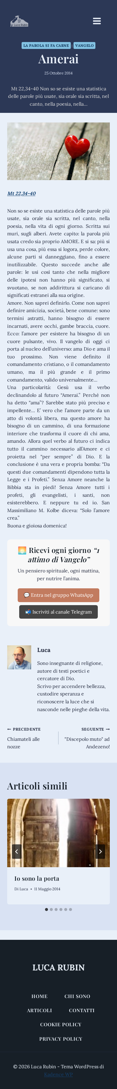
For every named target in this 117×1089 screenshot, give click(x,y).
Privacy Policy (60, 1039)
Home (40, 996)
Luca (43, 649)
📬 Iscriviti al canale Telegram (58, 612)
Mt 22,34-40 (21, 193)
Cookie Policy (61, 1024)
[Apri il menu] (100, 21)
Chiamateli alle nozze (24, 738)
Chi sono (77, 996)
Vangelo (84, 45)
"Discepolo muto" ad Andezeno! (87, 738)
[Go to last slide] (17, 851)
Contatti (82, 1010)
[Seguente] (100, 851)
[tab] (46, 909)
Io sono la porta (36, 878)
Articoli (39, 1010)
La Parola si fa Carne (46, 45)
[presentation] (58, 833)
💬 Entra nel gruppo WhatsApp (58, 595)
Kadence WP (58, 1074)
